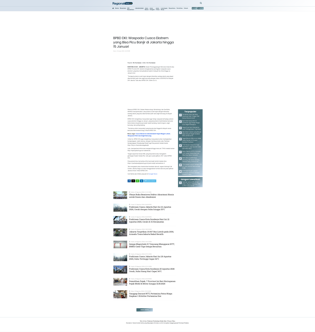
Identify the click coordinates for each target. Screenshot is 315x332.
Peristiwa (180, 8)
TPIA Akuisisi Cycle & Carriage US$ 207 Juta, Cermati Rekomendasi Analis (192, 166)
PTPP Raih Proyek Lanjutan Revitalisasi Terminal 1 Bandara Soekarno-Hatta (190, 172)
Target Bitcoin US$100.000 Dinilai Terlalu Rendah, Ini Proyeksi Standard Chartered (191, 140)
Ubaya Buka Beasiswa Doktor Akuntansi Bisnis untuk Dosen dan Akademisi (151, 195)
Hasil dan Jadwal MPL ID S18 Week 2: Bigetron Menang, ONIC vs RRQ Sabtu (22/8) (191, 184)
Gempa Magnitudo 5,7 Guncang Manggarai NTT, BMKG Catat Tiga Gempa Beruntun (151, 245)
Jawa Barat (146, 9)
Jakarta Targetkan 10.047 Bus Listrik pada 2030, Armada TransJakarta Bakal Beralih (151, 232)
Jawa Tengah (152, 9)
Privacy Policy (171, 321)
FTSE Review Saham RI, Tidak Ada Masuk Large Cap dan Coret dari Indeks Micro (191, 146)
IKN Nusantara (130, 9)
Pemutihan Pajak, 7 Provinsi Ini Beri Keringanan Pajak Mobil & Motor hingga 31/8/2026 (152, 282)
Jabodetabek (139, 8)
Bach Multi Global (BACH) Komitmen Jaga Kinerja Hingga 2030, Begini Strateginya (191, 122)
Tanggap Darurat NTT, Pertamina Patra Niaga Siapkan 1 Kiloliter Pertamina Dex (150, 294)
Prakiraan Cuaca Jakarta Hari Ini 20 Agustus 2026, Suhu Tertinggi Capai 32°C (150, 257)
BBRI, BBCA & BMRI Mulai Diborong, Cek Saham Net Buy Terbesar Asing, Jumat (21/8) (190, 159)
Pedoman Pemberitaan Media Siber (156, 321)
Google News (152, 174)
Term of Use (143, 321)
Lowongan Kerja (164, 9)
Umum (186, 8)
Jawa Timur (158, 9)
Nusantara (172, 8)
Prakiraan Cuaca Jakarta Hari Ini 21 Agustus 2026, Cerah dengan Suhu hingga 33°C (150, 208)
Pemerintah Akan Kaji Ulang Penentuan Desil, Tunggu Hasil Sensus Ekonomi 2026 (190, 116)
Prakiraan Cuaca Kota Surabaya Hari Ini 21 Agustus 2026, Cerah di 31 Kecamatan (149, 220)
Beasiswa (123, 8)
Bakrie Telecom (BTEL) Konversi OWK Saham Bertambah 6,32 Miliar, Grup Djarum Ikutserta (191, 153)
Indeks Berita (145, 309)
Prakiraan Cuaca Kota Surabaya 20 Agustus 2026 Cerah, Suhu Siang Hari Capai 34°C (152, 270)
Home (117, 8)
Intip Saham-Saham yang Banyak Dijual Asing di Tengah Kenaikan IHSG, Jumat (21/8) (191, 133)
